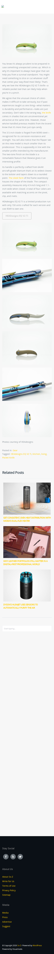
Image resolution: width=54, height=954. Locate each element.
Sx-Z (19, 945)
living (44, 454)
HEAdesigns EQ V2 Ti (21, 454)
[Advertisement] (14, 683)
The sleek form (16, 177)
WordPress (37, 945)
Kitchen (36, 454)
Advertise (7, 921)
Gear (15, 450)
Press (5, 917)
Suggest (6, 926)
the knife (46, 112)
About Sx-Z (7, 876)
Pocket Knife (8, 457)
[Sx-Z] (2, 6)
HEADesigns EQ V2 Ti (17, 215)
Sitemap (6, 894)
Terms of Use (8, 885)
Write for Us (8, 881)
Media (5, 912)
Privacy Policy (9, 890)
